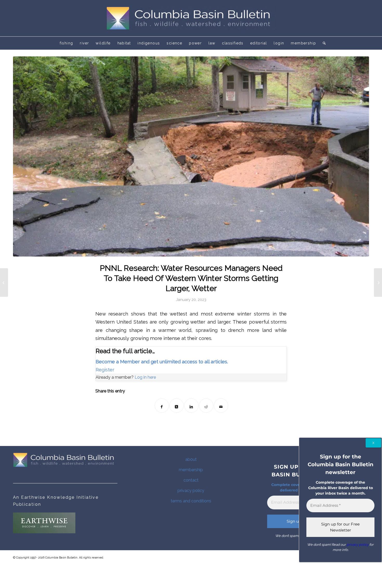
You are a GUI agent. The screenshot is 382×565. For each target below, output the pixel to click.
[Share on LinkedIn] (191, 405)
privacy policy (190, 490)
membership (191, 469)
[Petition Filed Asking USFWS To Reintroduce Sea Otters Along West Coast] (4, 282)
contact (191, 480)
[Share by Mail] (221, 405)
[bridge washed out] (191, 156)
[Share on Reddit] (206, 405)
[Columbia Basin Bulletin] (191, 18)
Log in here (145, 377)
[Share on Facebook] (162, 405)
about (191, 459)
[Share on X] (176, 405)
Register (105, 369)
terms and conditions (191, 500)
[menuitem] (66, 43)
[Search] (322, 43)
